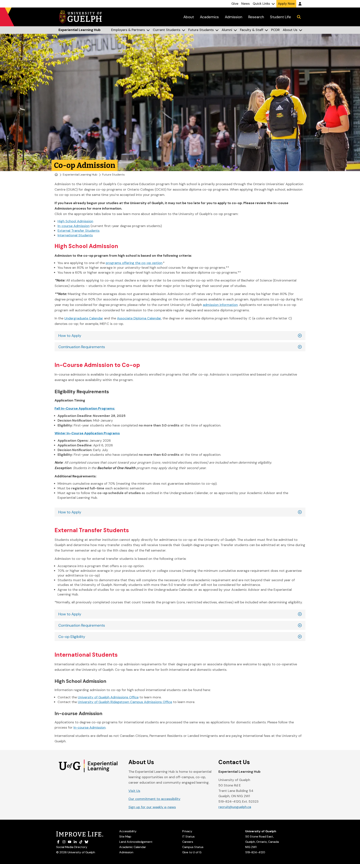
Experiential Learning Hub (80, 175)
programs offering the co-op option (134, 263)
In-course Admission (74, 226)
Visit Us (134, 791)
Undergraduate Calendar (83, 318)
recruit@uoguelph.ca (234, 807)
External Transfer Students (79, 230)
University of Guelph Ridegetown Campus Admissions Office (125, 702)
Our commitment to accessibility (154, 799)
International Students (75, 235)
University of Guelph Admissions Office (108, 697)
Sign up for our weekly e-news (152, 807)
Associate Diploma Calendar (139, 318)
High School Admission (75, 221)
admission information (220, 305)
